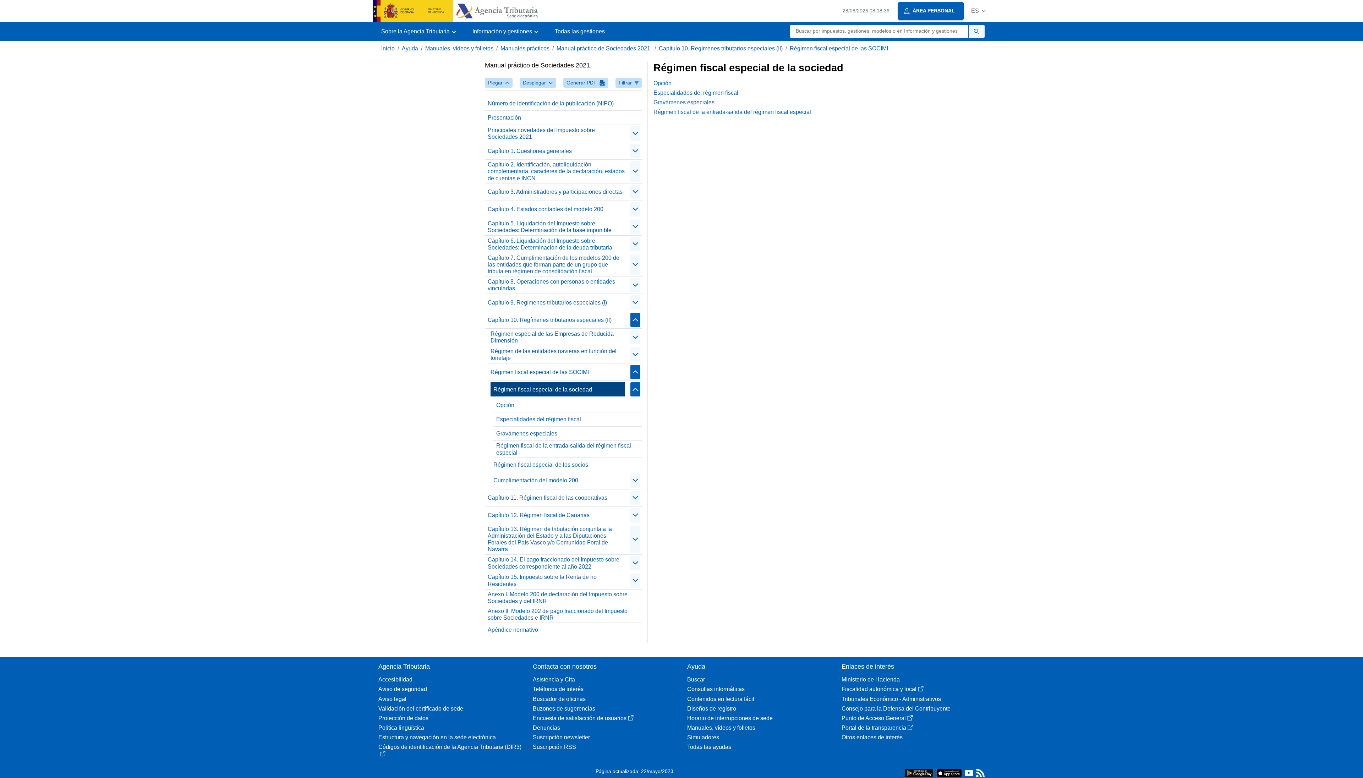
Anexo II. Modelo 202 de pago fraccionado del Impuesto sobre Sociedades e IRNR (558, 614)
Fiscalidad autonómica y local (879, 689)
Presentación (504, 118)
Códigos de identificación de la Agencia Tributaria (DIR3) (449, 747)
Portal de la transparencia (874, 728)
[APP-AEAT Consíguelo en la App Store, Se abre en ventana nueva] (949, 772)
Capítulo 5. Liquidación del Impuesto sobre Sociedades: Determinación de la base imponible (550, 226)
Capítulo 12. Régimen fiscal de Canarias (539, 515)
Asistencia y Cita (554, 679)
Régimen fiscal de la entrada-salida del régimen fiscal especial (563, 449)
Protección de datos (403, 718)
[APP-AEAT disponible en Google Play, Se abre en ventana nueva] (919, 772)
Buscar (696, 679)
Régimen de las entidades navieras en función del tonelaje (554, 354)
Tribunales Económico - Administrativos (891, 699)
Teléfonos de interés (558, 689)
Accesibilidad (395, 679)
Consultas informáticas (716, 689)
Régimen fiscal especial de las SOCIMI (839, 48)
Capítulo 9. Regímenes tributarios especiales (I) (547, 303)
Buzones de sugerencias (564, 709)
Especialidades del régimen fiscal (538, 419)
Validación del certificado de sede (420, 709)
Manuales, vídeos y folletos (459, 48)
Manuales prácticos (524, 48)
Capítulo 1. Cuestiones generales (530, 151)
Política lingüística (401, 728)
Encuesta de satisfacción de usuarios (579, 718)
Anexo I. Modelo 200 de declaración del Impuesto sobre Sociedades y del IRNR (558, 597)
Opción (505, 405)
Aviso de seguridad (402, 689)
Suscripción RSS (554, 747)
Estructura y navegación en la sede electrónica (437, 737)
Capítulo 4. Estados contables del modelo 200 (545, 209)
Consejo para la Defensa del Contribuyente (896, 709)
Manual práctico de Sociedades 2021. (604, 48)
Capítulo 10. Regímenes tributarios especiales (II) (721, 48)
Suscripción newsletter (561, 737)
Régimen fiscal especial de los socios (540, 465)
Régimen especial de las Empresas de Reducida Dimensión (552, 337)
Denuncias (546, 728)
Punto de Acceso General (874, 718)
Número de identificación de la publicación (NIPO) (551, 103)
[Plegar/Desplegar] (635, 133)
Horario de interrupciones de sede (730, 718)
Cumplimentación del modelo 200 (535, 480)
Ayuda (410, 48)
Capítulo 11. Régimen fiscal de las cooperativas (547, 498)
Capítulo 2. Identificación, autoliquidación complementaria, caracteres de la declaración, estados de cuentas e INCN (556, 171)
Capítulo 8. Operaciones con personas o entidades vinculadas (551, 285)
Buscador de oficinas (559, 699)
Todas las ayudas (709, 747)
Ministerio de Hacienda (871, 679)
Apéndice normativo (513, 630)
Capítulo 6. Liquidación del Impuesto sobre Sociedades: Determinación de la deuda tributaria (550, 244)
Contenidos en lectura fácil (720, 699)
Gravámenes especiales (526, 434)
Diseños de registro (711, 709)
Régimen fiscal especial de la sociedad (542, 390)
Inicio (388, 48)
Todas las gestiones (580, 31)
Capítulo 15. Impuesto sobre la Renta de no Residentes (542, 580)
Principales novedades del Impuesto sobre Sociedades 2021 (541, 133)
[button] (978, 11)
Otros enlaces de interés (872, 737)
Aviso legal (392, 699)
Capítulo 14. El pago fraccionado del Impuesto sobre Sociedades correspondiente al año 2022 (553, 563)
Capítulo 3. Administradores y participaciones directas (555, 192)
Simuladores (703, 737)
